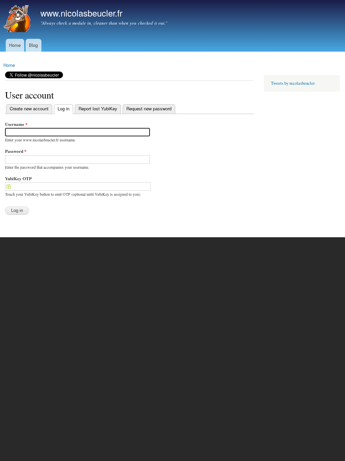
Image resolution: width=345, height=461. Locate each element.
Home (15, 45)
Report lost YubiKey (98, 108)
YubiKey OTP (18, 178)
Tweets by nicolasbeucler (293, 83)
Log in (61, 108)
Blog (33, 45)
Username (16, 124)
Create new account (29, 108)
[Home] (17, 19)
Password (16, 151)
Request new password (148, 108)
